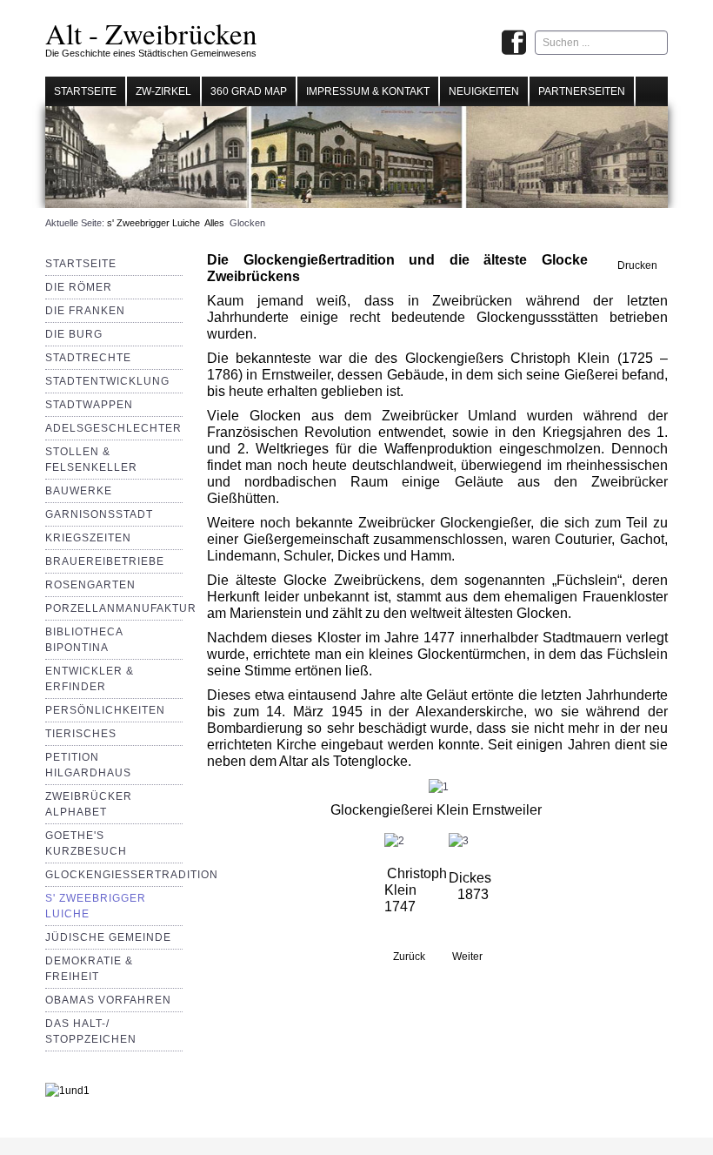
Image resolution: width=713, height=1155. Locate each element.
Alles (214, 223)
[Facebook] (514, 43)
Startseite (85, 91)
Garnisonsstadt (99, 514)
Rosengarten (90, 585)
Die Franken (85, 311)
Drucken (636, 265)
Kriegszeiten (88, 538)
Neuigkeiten (484, 91)
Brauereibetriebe (104, 561)
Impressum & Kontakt (368, 91)
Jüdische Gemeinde (108, 937)
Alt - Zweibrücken (151, 33)
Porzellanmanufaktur (121, 608)
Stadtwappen (89, 405)
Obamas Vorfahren (108, 1000)
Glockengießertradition (131, 875)
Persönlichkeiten (105, 710)
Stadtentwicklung (107, 381)
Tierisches (81, 734)
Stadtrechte (88, 358)
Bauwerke (78, 491)
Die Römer (78, 287)
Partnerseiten (581, 91)
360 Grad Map (248, 91)
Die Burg (74, 334)
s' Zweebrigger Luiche (153, 223)
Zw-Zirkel (163, 91)
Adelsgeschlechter (113, 428)
